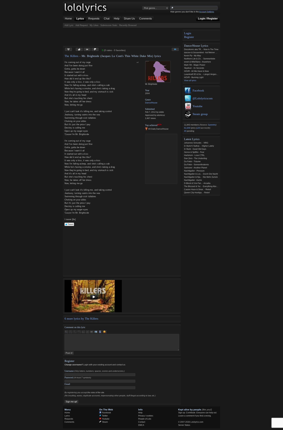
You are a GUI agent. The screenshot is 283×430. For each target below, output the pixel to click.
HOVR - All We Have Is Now (196, 71)
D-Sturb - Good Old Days (195, 149)
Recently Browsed (127, 25)
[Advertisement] (122, 36)
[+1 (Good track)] (79, 49)
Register (189, 37)
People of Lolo (144, 419)
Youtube (197, 106)
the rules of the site (95, 392)
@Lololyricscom (203, 98)
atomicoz (161, 115)
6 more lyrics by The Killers (81, 318)
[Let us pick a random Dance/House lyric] (175, 49)
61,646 (187, 128)
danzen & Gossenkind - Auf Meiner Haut (202, 52)
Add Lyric (69, 25)
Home (67, 413)
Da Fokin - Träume (192, 161)
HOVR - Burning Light (193, 77)
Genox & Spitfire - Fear (194, 152)
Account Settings (206, 12)
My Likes (94, 25)
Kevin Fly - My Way (192, 55)
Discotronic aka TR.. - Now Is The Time (201, 49)
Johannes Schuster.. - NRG (196, 143)
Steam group (200, 114)
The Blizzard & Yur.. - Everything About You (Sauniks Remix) (210, 186)
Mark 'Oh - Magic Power (194, 65)
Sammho (212, 125)
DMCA (141, 425)
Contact (141, 422)
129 (198, 128)
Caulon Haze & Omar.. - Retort (197, 189)
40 (185, 131)
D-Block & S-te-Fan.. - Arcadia (197, 183)
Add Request (81, 25)
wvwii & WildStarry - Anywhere (197, 62)
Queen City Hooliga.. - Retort (197, 192)
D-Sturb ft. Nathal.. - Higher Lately (199, 146)
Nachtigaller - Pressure (194, 171)
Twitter (105, 416)
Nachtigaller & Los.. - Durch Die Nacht (201, 174)
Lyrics (67, 416)
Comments (69, 422)
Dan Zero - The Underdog (195, 158)
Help (140, 413)
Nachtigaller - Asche (193, 180)
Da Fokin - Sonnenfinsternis (196, 164)
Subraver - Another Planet (195, 168)
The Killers (71, 56)
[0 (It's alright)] (87, 49)
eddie (161, 112)
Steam (105, 422)
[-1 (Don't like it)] (95, 49)
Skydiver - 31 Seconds (194, 68)
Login (187, 33)
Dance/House (151, 103)
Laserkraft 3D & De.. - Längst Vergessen (202, 74)
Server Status (184, 425)
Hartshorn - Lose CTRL (194, 155)
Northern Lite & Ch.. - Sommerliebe (199, 59)
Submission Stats (108, 25)
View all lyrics (190, 80)
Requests (69, 419)
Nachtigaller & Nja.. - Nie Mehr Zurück (201, 177)
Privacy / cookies (145, 416)
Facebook (198, 90)
